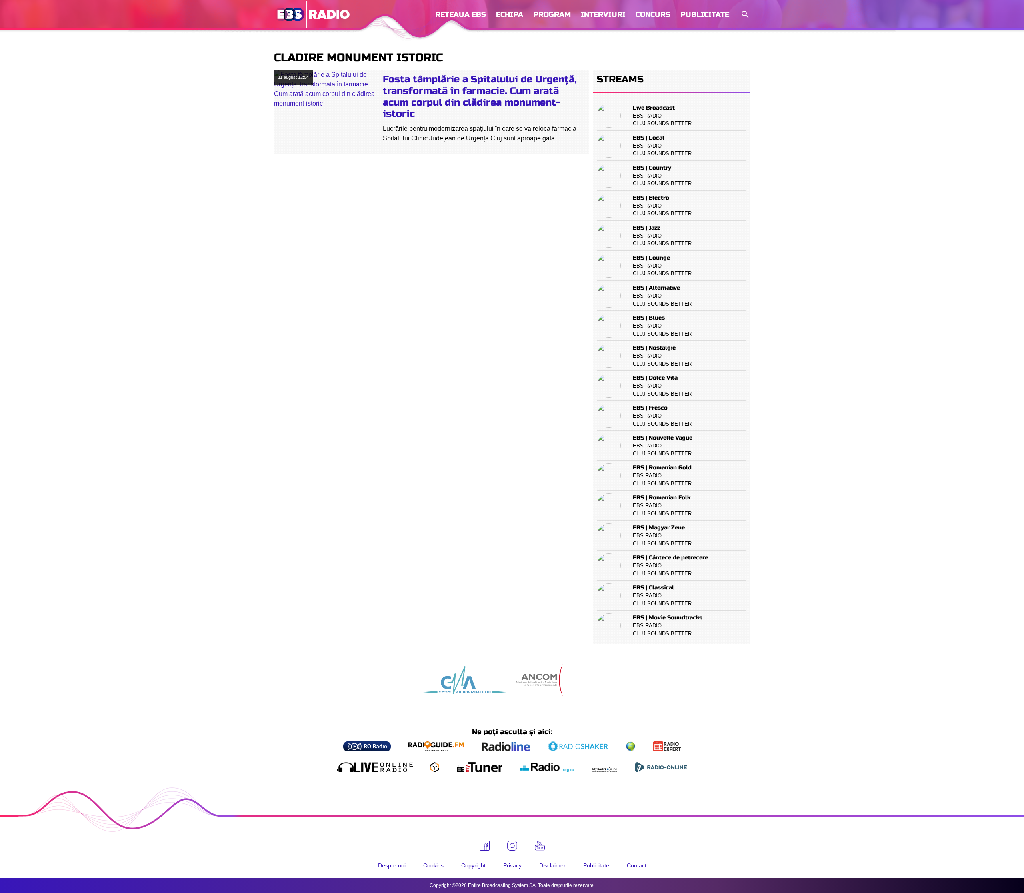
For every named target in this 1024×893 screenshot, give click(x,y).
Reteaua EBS (460, 14)
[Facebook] (485, 846)
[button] (744, 14)
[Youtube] (540, 846)
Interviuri (603, 14)
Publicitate (704, 14)
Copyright (473, 865)
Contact (636, 865)
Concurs (653, 14)
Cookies (433, 865)
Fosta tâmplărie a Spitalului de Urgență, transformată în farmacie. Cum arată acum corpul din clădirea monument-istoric (480, 97)
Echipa (509, 14)
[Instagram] (512, 846)
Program (552, 14)
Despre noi (392, 865)
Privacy (512, 865)
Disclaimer (552, 865)
